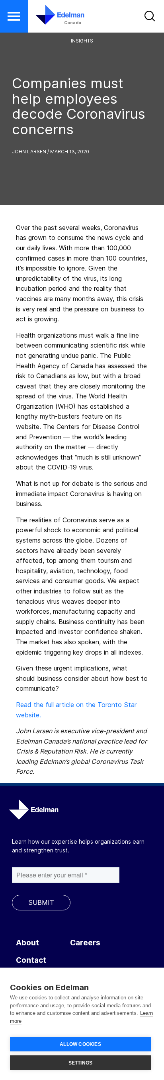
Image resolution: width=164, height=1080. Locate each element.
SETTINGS (80, 1063)
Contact (31, 960)
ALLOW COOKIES (80, 1044)
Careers (85, 942)
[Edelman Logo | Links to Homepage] (55, 15)
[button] (14, 16)
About (27, 942)
